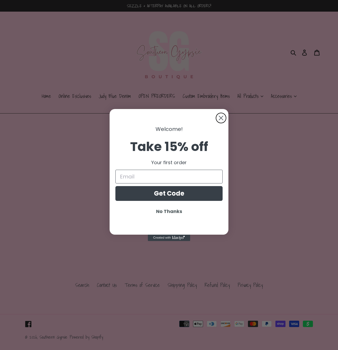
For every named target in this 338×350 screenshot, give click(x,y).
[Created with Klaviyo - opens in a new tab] (169, 238)
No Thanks (169, 211)
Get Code (169, 193)
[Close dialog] (221, 118)
